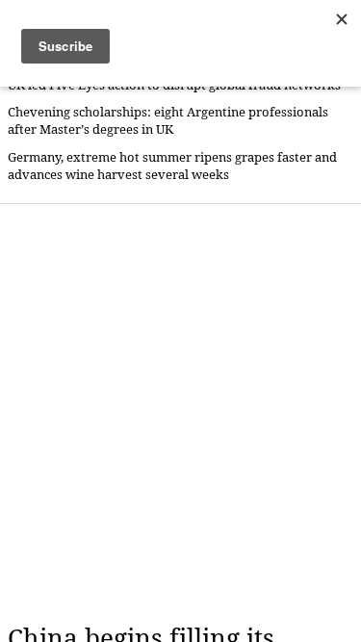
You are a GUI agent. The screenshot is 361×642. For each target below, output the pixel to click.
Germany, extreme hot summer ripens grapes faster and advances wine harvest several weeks (172, 166)
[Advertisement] (180, 413)
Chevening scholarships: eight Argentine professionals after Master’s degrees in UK (168, 121)
